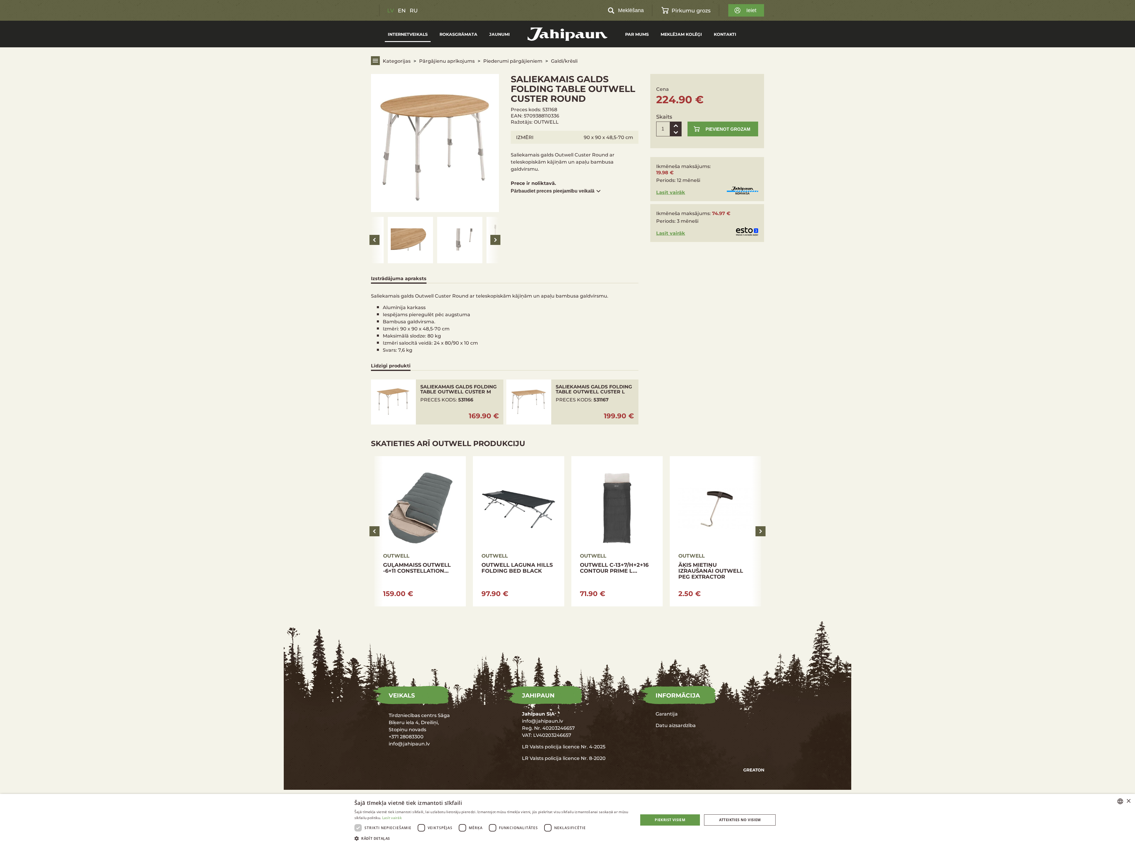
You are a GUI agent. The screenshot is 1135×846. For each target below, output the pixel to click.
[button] (492, 838)
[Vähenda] (676, 132)
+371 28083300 (406, 736)
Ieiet (751, 10)
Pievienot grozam (728, 129)
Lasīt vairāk (670, 192)
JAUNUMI (499, 34)
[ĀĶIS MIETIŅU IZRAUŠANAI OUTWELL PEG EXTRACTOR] (519, 531)
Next (495, 240)
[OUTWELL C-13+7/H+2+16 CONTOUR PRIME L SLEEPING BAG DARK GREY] (420, 531)
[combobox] (1120, 801)
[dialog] (567, 820)
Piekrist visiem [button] (670, 819)
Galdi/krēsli (564, 61)
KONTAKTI (725, 34)
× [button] (1128, 801)
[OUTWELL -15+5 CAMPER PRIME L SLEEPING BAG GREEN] (715, 531)
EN (402, 10)
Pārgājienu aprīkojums (447, 61)
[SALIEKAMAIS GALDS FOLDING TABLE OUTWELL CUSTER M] (437, 402)
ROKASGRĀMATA (458, 34)
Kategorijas (397, 61)
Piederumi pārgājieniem (512, 61)
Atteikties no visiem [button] (740, 819)
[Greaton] (753, 770)
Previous (374, 240)
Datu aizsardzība (676, 725)
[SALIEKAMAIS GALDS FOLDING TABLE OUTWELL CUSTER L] (572, 402)
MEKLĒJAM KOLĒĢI (681, 34)
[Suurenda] (676, 125)
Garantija (667, 714)
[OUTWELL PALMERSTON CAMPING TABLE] (617, 531)
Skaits (664, 116)
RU (414, 10)
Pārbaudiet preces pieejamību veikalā (552, 190)
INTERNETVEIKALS (408, 34)
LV (390, 10)
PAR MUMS (637, 34)
